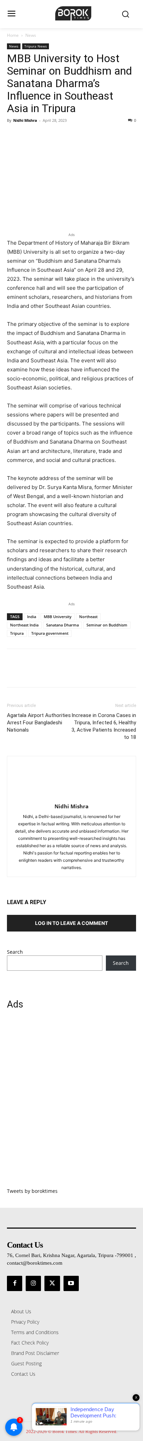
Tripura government (49, 633)
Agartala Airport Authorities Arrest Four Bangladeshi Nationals (39, 722)
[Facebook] (14, 136)
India (31, 616)
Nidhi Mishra (25, 120)
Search (15, 952)
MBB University (58, 616)
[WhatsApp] (62, 136)
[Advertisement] (71, 1102)
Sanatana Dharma (62, 624)
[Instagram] (33, 1283)
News (30, 35)
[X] (30, 136)
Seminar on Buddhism (106, 624)
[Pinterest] (46, 136)
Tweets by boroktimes (32, 1191)
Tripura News (35, 46)
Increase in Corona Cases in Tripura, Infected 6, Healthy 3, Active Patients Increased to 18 (104, 726)
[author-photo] (71, 797)
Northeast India (24, 624)
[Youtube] (71, 1283)
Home (13, 35)
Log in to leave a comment (71, 923)
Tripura (17, 633)
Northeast (88, 616)
